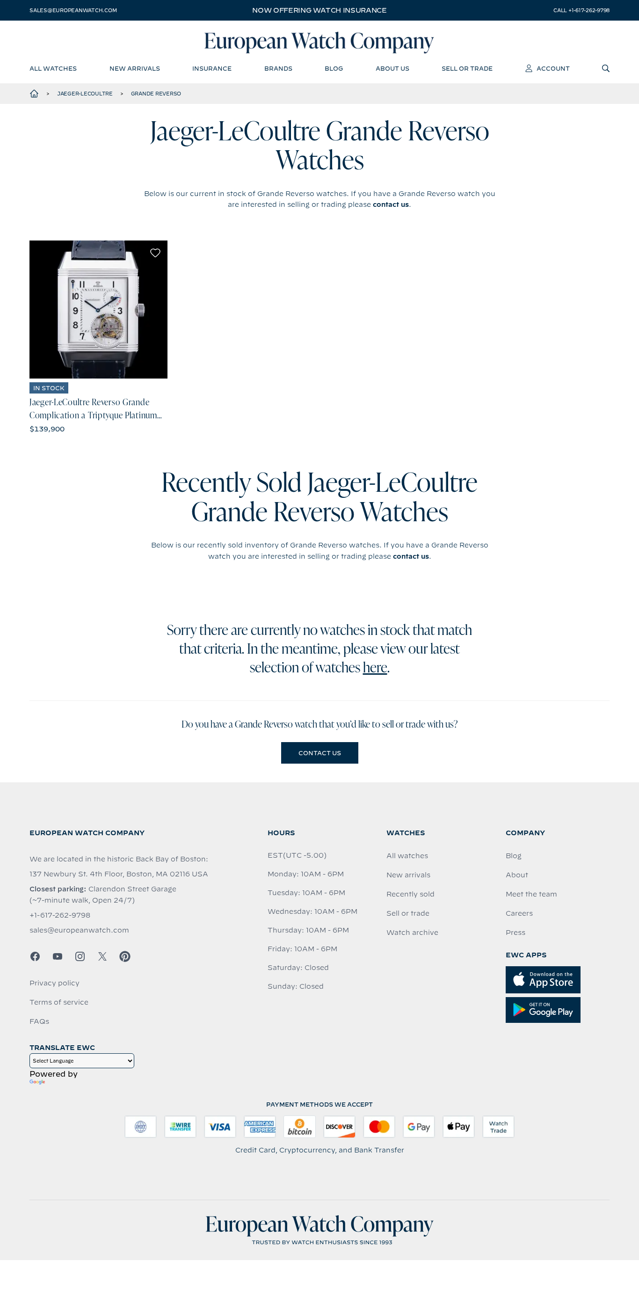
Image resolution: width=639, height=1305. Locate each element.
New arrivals (408, 875)
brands (278, 68)
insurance (212, 68)
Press (515, 932)
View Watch (98, 309)
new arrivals (134, 68)
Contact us (319, 753)
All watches (407, 856)
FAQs (39, 1021)
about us (392, 68)
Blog (514, 856)
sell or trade (467, 68)
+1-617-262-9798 (59, 915)
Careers (519, 913)
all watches (53, 68)
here (375, 669)
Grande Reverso (156, 93)
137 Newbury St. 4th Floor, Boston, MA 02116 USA (118, 874)
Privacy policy (54, 983)
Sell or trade (407, 913)
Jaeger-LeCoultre (85, 93)
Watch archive (412, 932)
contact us (391, 204)
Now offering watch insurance (319, 10)
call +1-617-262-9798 (581, 10)
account (553, 68)
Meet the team (531, 894)
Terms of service (58, 1002)
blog (334, 68)
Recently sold (410, 894)
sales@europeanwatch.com (72, 10)
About (517, 875)
